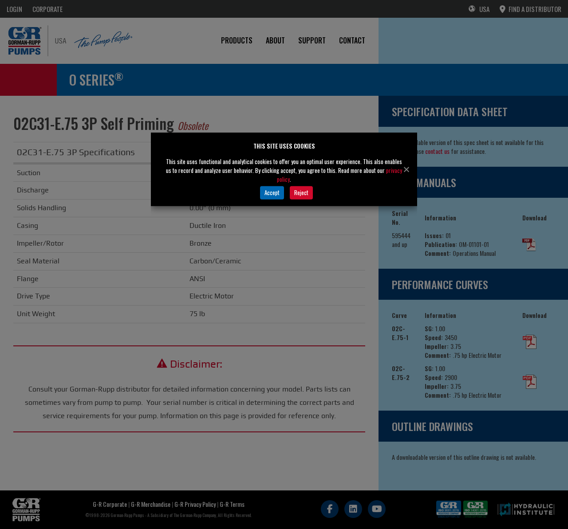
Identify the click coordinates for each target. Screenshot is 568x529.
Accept (272, 192)
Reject (301, 192)
